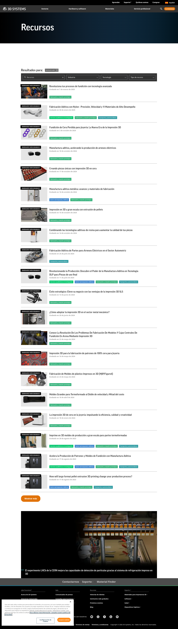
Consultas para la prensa (64, 599)
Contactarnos (70, 581)
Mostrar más (31, 498)
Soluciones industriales (29, 599)
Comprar (156, 2)
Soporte (127, 2)
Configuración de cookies (45, 620)
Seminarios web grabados (99, 599)
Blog (91, 607)
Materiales (109, 9)
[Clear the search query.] (62, 77)
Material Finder (106, 581)
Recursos (93, 590)
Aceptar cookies (64, 620)
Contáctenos (169, 9)
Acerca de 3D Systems (29, 595)
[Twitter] (98, 617)
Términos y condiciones (100, 625)
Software (128, 599)
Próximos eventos (96, 603)
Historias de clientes (97, 595)
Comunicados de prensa (64, 595)
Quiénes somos (142, 2)
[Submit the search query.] (25, 77)
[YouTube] (91, 617)
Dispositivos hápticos (132, 607)
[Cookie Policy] (75, 625)
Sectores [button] (44, 9)
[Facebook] (104, 617)
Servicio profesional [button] (142, 9)
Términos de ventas (83, 625)
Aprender (116, 2)
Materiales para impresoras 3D (135, 595)
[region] (38, 612)
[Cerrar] (70, 601)
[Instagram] (117, 617)
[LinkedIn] (110, 617)
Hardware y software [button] (77, 9)
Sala (57, 590)
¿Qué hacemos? (26, 590)
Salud (126, 603)
